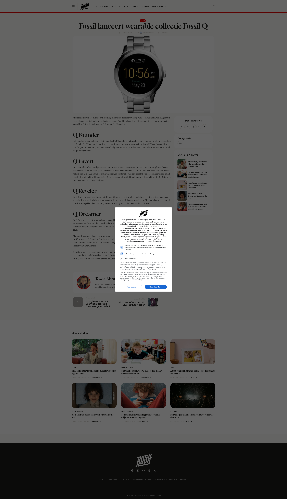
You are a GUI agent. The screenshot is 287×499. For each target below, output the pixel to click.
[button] (143, 258)
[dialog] (143, 249)
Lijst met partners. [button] (152, 269)
